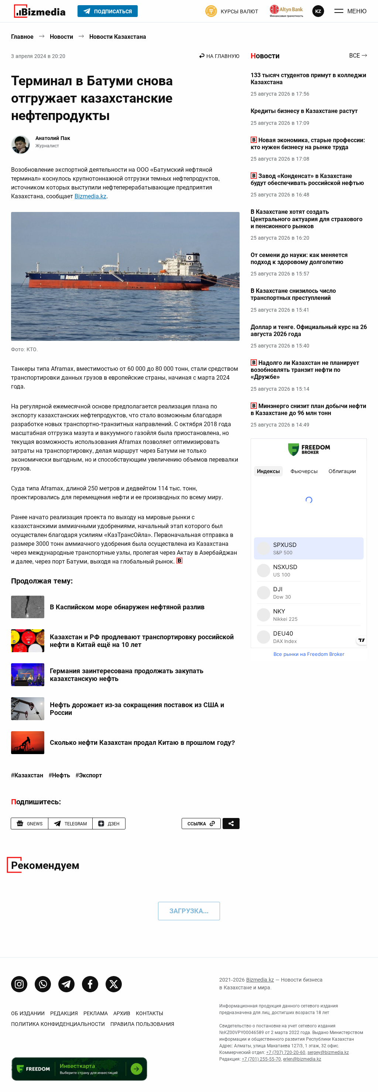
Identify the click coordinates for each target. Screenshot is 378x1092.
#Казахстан (27, 775)
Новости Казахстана (117, 36)
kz (318, 11)
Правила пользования (142, 1024)
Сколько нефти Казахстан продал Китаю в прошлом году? (142, 742)
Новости (61, 36)
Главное (22, 36)
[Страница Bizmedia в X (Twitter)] (114, 984)
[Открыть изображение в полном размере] (125, 276)
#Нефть (59, 775)
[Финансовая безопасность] (286, 11)
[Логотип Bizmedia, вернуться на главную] (39, 11)
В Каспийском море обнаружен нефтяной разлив (127, 607)
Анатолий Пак (52, 138)
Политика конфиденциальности (58, 1024)
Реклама (95, 1013)
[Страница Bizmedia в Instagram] (19, 984)
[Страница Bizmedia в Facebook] (90, 984)
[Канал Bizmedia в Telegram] (66, 984)
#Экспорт (89, 775)
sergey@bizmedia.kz (328, 1052)
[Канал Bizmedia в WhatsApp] (43, 984)
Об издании (28, 1013)
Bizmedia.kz (90, 196)
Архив (121, 1013)
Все (354, 56)
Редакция (64, 1013)
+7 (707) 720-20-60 (285, 1052)
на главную (223, 56)
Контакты (149, 1013)
